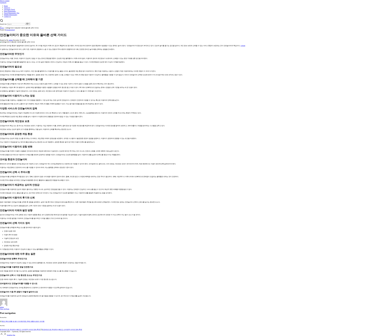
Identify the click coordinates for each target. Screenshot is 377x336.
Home (2, 28)
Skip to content (4, 1)
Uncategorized (10, 30)
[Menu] (1, 26)
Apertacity (3, 2)
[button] (28, 24)
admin (2, 307)
